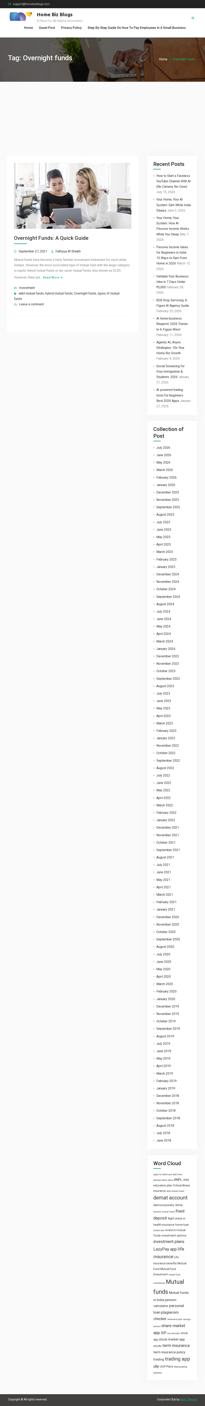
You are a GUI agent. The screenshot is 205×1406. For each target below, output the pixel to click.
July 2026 (163, 448)
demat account (170, 1198)
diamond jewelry (163, 1205)
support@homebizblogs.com (31, 4)
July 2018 (163, 1133)
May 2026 (163, 462)
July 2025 (163, 522)
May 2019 (163, 1058)
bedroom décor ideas (163, 1180)
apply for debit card (162, 1174)
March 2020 (164, 984)
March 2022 (164, 805)
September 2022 (168, 761)
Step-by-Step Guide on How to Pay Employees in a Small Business (137, 28)
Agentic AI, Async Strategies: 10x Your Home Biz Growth (170, 347)
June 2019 (163, 1051)
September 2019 (168, 1029)
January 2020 (165, 999)
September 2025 (168, 507)
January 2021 (165, 909)
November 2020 (167, 924)
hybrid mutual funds (59, 293)
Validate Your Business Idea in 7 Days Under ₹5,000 (172, 281)
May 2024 (163, 626)
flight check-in (176, 1218)
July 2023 (163, 693)
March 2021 (164, 895)
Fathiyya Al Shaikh (68, 251)
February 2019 (166, 1081)
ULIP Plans (166, 1366)
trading (158, 1359)
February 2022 (166, 813)
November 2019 (167, 1014)
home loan (182, 1224)
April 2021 (163, 887)
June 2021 (163, 872)
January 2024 (165, 649)
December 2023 (167, 656)
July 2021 (163, 865)
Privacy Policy (71, 28)
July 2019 (163, 1044)
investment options (174, 1235)
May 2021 (163, 880)
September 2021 (168, 850)
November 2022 (167, 745)
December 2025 (167, 492)
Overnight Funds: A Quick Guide (51, 238)
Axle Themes (188, 1399)
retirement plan (174, 1319)
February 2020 (166, 991)
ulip (156, 1366)
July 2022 (163, 775)
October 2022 (166, 753)
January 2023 (165, 738)
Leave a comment (31, 304)
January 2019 (165, 1088)
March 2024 (164, 641)
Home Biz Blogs (55, 14)
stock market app (172, 1339)
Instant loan (159, 1230)
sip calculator (173, 1333)
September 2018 (168, 1118)
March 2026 (164, 470)
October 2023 (166, 671)
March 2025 (164, 552)
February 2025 (166, 559)
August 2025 (165, 514)
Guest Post (47, 28)
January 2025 (165, 567)
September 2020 (168, 939)
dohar (179, 1205)
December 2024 (167, 574)
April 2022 (163, 798)
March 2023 (164, 723)
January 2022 (165, 820)
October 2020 (166, 932)
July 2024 (163, 611)
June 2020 (163, 962)
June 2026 (163, 455)
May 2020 (163, 969)
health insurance (163, 1224)
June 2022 (163, 783)
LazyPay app (165, 1249)
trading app (177, 1359)
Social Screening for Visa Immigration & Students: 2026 (170, 371)
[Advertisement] (102, 112)
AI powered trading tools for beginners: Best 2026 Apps (170, 395)
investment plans (168, 1241)
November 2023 (167, 664)
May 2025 (163, 537)
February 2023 (166, 731)
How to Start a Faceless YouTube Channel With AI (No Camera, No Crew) (173, 181)
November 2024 (167, 582)
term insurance (176, 1345)
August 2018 (165, 1126)
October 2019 (166, 1021)
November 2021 (167, 835)
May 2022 (163, 790)
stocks (157, 1346)
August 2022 (165, 768)
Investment (27, 288)
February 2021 (166, 902)
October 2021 (166, 842)
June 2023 (163, 701)
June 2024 (163, 619)
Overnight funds (85, 293)
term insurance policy (169, 1352)
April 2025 (163, 544)
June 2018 (163, 1140)
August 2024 (165, 604)
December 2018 (167, 1096)
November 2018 (167, 1103)
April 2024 (163, 634)
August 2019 (165, 1036)
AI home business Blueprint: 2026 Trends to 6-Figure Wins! (172, 324)
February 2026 (166, 477)
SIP (163, 1332)
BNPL (178, 1180)
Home (28, 28)
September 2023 (168, 679)
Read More (51, 277)
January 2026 (165, 485)
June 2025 (163, 530)
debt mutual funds (31, 293)
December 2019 (167, 1006)
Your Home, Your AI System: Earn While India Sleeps (173, 205)
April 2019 (163, 1066)
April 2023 (163, 716)
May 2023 (163, 708)
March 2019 (164, 1073)
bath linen (177, 1174)
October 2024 (166, 589)
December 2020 (167, 917)
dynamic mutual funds (164, 1211)
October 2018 (166, 1110)
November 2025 (167, 500)
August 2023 (165, 686)
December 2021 (167, 827)
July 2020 (163, 954)
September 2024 (168, 597)
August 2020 (165, 947)
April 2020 (163, 976)
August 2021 (165, 857)
